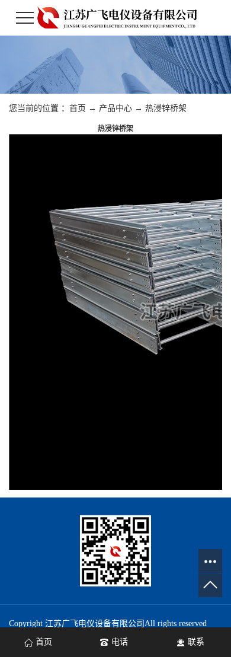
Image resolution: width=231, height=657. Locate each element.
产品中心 (115, 108)
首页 (77, 108)
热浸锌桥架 (166, 108)
